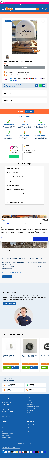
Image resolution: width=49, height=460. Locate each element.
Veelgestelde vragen (31, 424)
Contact (3, 429)
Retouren (28, 426)
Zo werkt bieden (30, 401)
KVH (5, 63)
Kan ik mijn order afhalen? (13, 185)
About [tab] (40, 223)
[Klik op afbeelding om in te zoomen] (43, 21)
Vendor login (29, 431)
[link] (11, 355)
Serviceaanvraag (30, 428)
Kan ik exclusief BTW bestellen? (14, 198)
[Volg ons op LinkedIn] (5, 450)
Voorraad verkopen (6, 424)
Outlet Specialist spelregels (13, 168)
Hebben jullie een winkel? (12, 181)
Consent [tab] (8, 223)
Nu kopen (7, 367)
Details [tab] (24, 223)
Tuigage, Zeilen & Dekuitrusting (33, 406)
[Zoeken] (37, 9)
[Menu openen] (3, 9)
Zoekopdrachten (30, 429)
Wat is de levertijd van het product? (15, 202)
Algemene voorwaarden (7, 437)
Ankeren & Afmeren (30, 404)
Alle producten (8, 16)
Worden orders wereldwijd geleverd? (15, 194)
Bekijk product (11, 364)
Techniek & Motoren (31, 408)
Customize (24, 239)
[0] (45, 9)
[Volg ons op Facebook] (3, 450)
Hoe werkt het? (5, 431)
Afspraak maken (7, 277)
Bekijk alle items (29, 111)
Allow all (40, 239)
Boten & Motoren (30, 410)
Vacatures (4, 428)
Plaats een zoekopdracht (10, 303)
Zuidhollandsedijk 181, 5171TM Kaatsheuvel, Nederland (13, 272)
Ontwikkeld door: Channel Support (24, 443)
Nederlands (5, 447)
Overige (28, 412)
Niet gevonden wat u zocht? (7, 433)
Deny (9, 239)
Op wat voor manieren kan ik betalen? (15, 189)
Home (3, 16)
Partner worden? (5, 435)
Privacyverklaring (15, 445)
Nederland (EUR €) (14, 447)
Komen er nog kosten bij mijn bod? (15, 177)
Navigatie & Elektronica (31, 402)
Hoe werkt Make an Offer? (12, 172)
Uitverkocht (24, 67)
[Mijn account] (42, 9)
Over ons (4, 426)
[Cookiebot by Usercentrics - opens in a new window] (42, 220)
